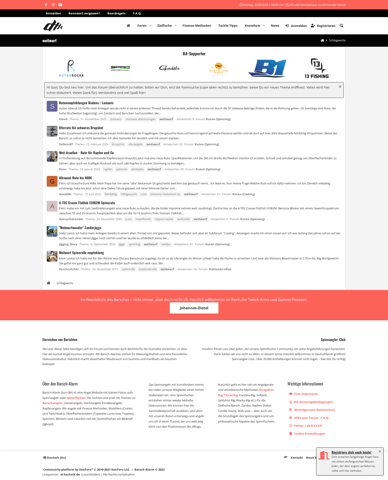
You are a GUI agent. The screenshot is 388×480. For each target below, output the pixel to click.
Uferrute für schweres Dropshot (81, 127)
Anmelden (53, 13)
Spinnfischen (76, 398)
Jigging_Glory (68, 244)
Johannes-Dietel (194, 307)
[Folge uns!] (45, 4)
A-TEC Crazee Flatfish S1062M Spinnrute (87, 202)
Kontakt (297, 458)
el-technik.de (70, 474)
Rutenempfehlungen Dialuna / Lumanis (86, 102)
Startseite (128, 25)
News (275, 25)
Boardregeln (116, 13)
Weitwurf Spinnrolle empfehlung (81, 252)
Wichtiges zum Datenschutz (314, 410)
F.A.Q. (137, 13)
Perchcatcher (69, 269)
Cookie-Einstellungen (309, 433)
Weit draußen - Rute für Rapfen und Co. (87, 152)
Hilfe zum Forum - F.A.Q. (311, 418)
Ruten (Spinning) (218, 119)
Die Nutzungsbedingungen (313, 402)
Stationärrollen (220, 269)
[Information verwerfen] (339, 87)
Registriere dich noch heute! (351, 452)
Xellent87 (66, 144)
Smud (63, 119)
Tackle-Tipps (228, 25)
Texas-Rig (231, 395)
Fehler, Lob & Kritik (307, 426)
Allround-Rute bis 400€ (75, 177)
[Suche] (341, 25)
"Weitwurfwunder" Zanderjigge (80, 227)
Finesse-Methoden (197, 25)
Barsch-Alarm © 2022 (149, 469)
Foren (141, 25)
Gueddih (65, 194)
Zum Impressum (305, 394)
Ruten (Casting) (243, 194)
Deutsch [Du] (56, 458)
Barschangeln (52, 403)
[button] (150, 25)
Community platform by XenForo (86, 469)
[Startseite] (322, 40)
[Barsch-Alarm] (285, 457)
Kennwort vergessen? (84, 13)
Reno (63, 169)
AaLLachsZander (71, 219)
